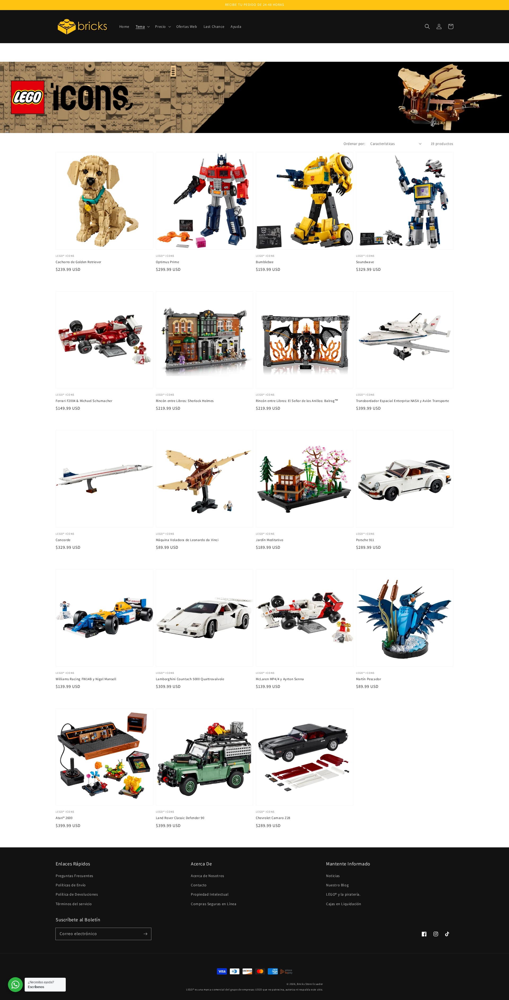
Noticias (333, 875)
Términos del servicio (74, 903)
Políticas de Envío (71, 885)
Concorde (63, 540)
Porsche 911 (365, 540)
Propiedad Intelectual (210, 894)
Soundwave (365, 262)
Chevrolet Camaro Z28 (273, 818)
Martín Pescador (368, 679)
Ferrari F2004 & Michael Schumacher (84, 401)
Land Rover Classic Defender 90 (180, 818)
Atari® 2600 (64, 818)
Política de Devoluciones (77, 894)
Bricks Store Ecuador (310, 984)
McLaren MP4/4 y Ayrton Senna (280, 679)
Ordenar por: (354, 143)
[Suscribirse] (145, 934)
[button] (142, 26)
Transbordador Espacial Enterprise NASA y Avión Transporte (402, 401)
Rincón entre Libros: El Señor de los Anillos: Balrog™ (297, 401)
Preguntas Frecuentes (74, 875)
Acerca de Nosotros (207, 875)
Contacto (199, 885)
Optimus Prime (167, 262)
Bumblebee (264, 262)
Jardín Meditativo (269, 540)
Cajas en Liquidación (343, 903)
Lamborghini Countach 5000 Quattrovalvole (190, 679)
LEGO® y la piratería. (343, 894)
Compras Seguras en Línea (213, 903)
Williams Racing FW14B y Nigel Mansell (86, 679)
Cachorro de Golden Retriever (78, 262)
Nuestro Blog (337, 885)
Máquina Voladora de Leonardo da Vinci (187, 540)
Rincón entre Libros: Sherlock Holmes (185, 401)
